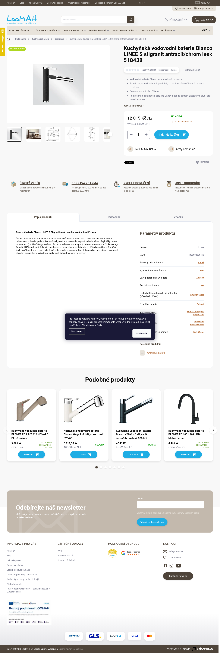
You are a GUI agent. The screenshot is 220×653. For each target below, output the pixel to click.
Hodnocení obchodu (66, 560)
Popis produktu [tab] (43, 217)
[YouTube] (178, 565)
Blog (22, 3)
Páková (200, 304)
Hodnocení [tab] (113, 217)
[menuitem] (20, 30)
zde (100, 325)
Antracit (200, 278)
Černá (201, 262)
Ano (202, 270)
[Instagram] (171, 565)
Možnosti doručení (184, 122)
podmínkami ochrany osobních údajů (181, 513)
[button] (96, 467)
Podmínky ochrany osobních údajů (23, 579)
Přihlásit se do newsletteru (152, 522)
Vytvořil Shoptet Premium (178, 649)
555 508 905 (175, 557)
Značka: (192, 70)
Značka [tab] (178, 217)
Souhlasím (142, 333)
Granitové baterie (156, 352)
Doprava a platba (55, 3)
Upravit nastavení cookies (71, 649)
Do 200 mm (198, 332)
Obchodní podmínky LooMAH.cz (110, 3)
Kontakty (11, 3)
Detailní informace (133, 106)
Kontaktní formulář (178, 576)
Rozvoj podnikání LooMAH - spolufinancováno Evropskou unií (28, 590)
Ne (202, 285)
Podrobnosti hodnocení (167, 70)
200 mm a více (197, 295)
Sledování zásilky (15, 584)
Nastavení (76, 331)
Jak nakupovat (36, 3)
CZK (203, 2)
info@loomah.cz (176, 551)
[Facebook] (165, 565)
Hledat (131, 19)
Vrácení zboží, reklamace (78, 3)
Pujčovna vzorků (65, 555)
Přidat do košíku (168, 134)
